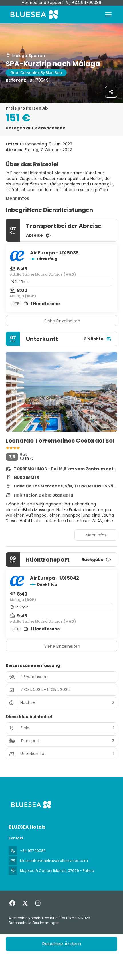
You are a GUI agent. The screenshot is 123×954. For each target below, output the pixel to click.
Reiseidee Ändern (61, 944)
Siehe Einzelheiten (62, 321)
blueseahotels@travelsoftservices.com (54, 860)
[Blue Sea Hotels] (31, 805)
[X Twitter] (25, 903)
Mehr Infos (17, 198)
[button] (14, 391)
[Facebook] (12, 903)
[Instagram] (37, 903)
